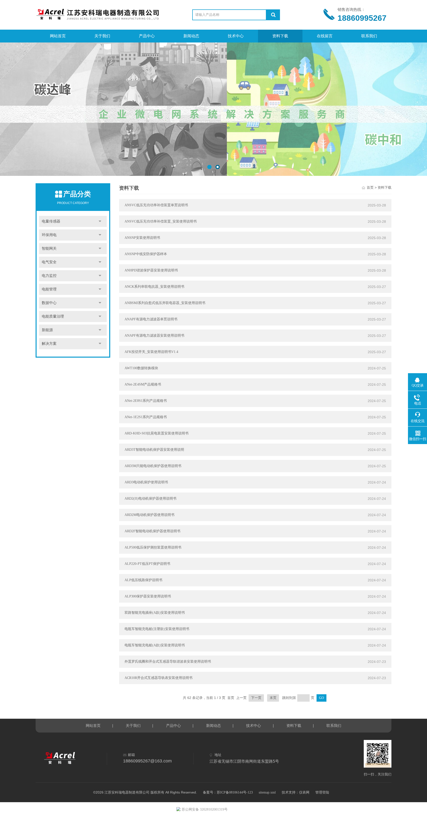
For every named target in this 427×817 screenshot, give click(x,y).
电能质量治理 (53, 316)
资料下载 (280, 36)
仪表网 (304, 792)
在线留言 (325, 36)
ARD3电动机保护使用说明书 (146, 482)
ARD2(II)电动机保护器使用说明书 (150, 498)
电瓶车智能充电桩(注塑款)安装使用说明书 (157, 629)
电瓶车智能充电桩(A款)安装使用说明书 (155, 645)
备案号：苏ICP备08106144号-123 (228, 792)
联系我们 (369, 36)
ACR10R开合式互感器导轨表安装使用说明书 (158, 678)
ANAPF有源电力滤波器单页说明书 (151, 319)
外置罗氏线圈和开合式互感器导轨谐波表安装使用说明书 (168, 661)
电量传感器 (51, 221)
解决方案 (49, 344)
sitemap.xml (267, 792)
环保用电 (49, 235)
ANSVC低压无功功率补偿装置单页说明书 (156, 205)
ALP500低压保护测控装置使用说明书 (153, 547)
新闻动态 (191, 36)
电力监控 (49, 276)
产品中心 (147, 36)
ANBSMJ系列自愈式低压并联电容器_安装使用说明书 (165, 303)
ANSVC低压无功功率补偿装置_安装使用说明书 (161, 221)
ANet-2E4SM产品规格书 (143, 384)
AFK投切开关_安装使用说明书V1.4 (151, 352)
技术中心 (236, 36)
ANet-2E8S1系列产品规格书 (146, 401)
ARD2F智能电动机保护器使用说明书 (152, 531)
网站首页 (58, 36)
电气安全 (49, 262)
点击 (100, 221)
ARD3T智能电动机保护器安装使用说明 (154, 449)
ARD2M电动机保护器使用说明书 (149, 515)
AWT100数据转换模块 (141, 368)
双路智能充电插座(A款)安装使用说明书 (155, 612)
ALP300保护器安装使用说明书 (148, 596)
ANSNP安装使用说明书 (142, 238)
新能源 (47, 330)
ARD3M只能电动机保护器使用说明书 (153, 466)
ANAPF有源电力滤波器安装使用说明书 (154, 335)
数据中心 (49, 303)
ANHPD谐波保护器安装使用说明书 (151, 270)
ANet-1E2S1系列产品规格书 (146, 417)
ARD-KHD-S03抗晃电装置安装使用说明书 (157, 433)
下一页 (256, 698)
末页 (273, 698)
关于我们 (102, 36)
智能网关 (49, 248)
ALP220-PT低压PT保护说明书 (147, 564)
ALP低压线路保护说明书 (143, 580)
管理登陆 (322, 792)
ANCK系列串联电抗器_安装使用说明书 (154, 286)
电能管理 (49, 289)
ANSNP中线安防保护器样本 (146, 254)
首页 (370, 187)
